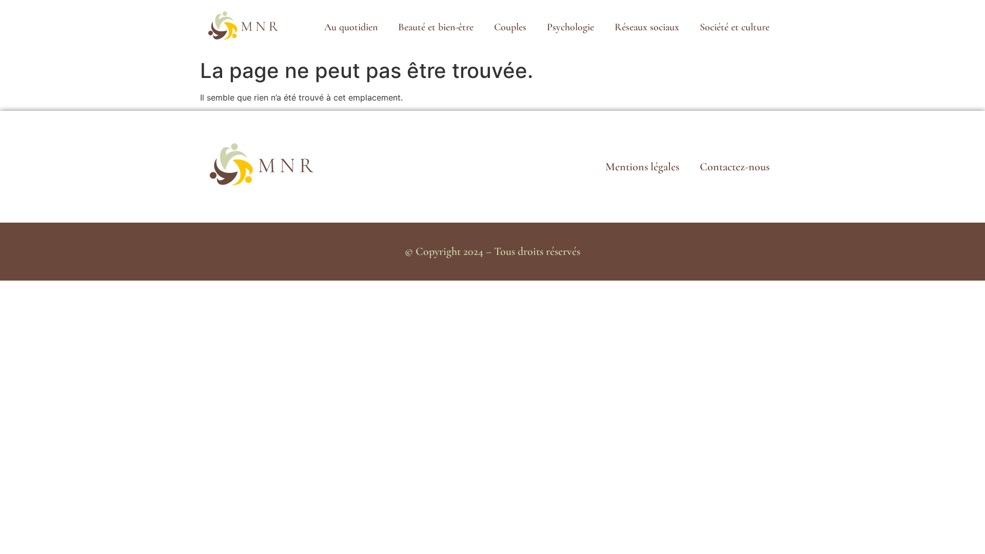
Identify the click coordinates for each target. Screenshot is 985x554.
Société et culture (735, 27)
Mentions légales (642, 166)
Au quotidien (351, 27)
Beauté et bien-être (436, 27)
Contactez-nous (735, 166)
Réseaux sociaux (647, 27)
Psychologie (570, 27)
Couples (510, 27)
